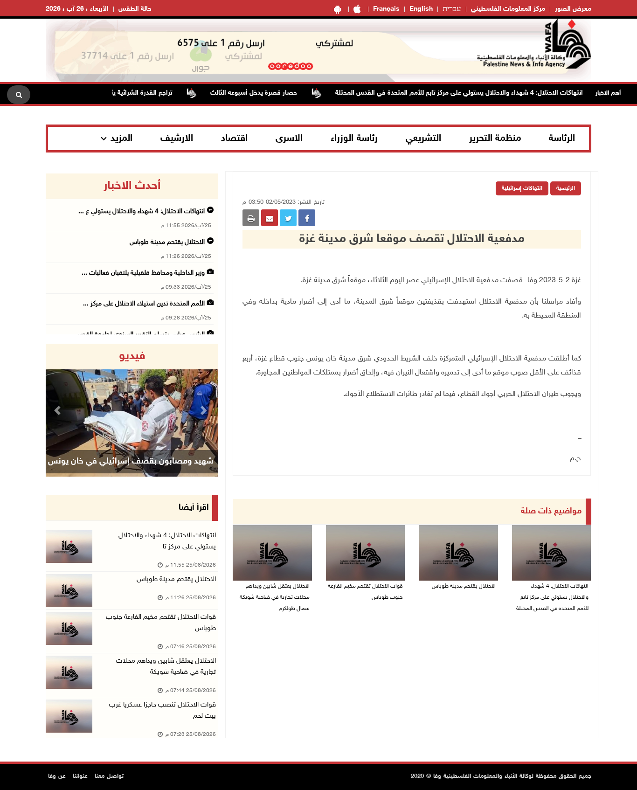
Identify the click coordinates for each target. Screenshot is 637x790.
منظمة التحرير (495, 138)
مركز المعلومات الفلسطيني (508, 9)
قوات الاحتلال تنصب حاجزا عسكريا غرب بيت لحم (162, 710)
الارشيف (176, 138)
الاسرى (289, 138)
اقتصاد (234, 138)
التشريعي (423, 138)
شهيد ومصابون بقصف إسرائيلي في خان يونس (131, 462)
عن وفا (57, 776)
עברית (452, 9)
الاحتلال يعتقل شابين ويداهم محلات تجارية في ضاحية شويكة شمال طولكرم (275, 597)
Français (386, 9)
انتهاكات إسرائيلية (522, 188)
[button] (59, 410)
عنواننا (80, 776)
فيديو (132, 356)
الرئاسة (562, 138)
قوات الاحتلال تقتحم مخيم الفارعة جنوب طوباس (365, 592)
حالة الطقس (135, 9)
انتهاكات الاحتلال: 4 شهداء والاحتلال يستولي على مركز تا (167, 541)
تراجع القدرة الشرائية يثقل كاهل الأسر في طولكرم (118, 93)
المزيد (121, 138)
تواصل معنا (109, 776)
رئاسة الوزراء (354, 138)
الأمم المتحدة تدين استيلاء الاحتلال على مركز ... (144, 304)
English (421, 9)
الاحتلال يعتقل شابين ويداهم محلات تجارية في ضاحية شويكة (166, 666)
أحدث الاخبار (132, 186)
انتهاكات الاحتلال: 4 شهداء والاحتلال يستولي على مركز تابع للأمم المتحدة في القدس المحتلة (472, 93)
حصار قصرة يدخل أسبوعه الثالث (266, 93)
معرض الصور (573, 9)
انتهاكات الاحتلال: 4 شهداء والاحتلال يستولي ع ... (141, 211)
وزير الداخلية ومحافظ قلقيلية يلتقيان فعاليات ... (143, 273)
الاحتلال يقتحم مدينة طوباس (463, 586)
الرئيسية (565, 188)
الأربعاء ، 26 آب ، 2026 (77, 9)
